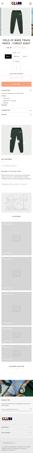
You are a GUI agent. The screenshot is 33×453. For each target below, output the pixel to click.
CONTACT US (21, 446)
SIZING (28, 446)
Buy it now (16, 84)
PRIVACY (9, 448)
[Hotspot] (10, 138)
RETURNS (23, 448)
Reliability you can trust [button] (11, 171)
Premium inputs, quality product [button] (14, 184)
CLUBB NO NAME (8, 446)
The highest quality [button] (9, 166)
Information (5, 110)
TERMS (3, 448)
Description (5, 90)
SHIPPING (16, 448)
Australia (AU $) (8, 443)
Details (4, 114)
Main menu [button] (5, 427)
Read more (4, 105)
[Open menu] (4, 3)
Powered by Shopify (8, 450)
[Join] (30, 408)
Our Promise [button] (5, 432)
